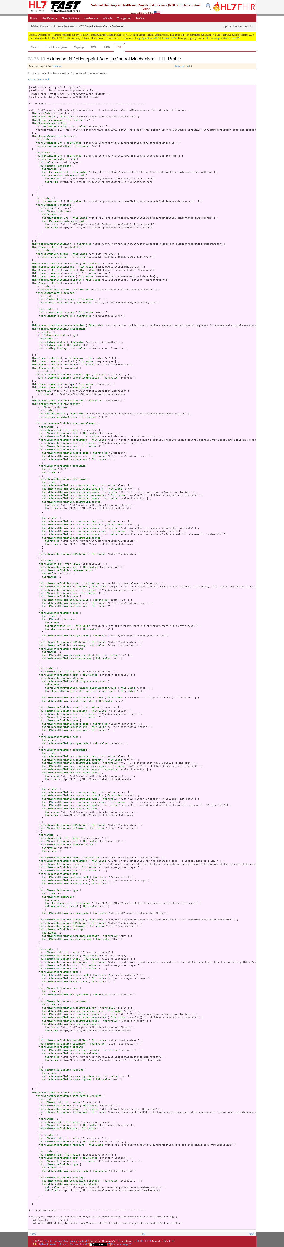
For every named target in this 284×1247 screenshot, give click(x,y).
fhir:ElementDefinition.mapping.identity (70, 655)
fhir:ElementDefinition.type (58, 613)
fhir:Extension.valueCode (53, 146)
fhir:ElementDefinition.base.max (64, 459)
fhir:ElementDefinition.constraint (63, 479)
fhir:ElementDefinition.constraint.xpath (70, 498)
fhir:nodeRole (41, 113)
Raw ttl (31, 79)
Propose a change (119, 1244)
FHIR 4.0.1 (142, 1241)
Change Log (124, 18)
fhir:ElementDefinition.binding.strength (70, 1050)
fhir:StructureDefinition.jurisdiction (59, 329)
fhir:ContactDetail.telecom (55, 293)
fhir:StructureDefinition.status (54, 273)
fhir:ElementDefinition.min (58, 443)
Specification (69, 18)
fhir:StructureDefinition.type (53, 384)
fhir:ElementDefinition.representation (66, 570)
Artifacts (107, 18)
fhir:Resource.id (43, 116)
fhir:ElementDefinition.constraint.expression (74, 495)
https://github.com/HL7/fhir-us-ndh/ (154, 38)
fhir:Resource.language (48, 120)
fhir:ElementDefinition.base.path (65, 452)
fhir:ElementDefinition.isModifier (63, 554)
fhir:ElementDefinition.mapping (61, 649)
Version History (78, 1244)
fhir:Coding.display (53, 348)
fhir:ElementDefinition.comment (61, 864)
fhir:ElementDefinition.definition (63, 440)
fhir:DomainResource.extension (53, 136)
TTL (119, 47)
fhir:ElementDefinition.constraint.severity (72, 488)
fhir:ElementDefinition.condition (62, 466)
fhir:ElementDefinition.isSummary (62, 645)
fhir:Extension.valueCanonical (63, 175)
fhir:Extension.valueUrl (61, 629)
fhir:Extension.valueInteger (55, 159)
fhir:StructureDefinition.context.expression (67, 377)
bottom (238, 26)
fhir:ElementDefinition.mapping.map (66, 658)
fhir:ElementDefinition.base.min (64, 456)
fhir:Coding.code (50, 345)
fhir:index (43, 139)
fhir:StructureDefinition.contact (55, 283)
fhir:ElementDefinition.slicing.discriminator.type (80, 688)
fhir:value (66, 116)
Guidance (90, 18)
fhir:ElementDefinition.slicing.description (72, 697)
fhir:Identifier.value (51, 257)
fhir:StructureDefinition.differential (59, 1092)
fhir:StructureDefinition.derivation (57, 400)
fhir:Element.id (50, 430)
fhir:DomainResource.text (49, 123)
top (143, 1233)
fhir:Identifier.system (52, 254)
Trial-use (56, 66)
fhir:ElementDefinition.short (59, 436)
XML (94, 47)
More (139, 18)
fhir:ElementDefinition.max (58, 446)
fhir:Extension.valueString (58, 417)
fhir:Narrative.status (51, 126)
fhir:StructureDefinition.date (53, 276)
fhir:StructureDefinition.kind (53, 361)
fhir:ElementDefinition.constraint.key (69, 485)
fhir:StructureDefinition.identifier (57, 247)
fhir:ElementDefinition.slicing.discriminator (74, 681)
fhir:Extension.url (49, 143)
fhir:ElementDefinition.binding (61, 1047)
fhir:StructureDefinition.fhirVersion (58, 358)
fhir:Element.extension (55, 165)
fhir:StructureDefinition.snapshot (56, 404)
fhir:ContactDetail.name (53, 289)
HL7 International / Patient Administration (65, 1241)
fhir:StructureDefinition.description (58, 325)
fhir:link (51, 182)
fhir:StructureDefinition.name (53, 266)
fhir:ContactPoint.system (56, 299)
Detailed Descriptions (56, 47)
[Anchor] (184, 58)
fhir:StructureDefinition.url (52, 244)
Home (33, 18)
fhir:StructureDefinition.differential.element (69, 1096)
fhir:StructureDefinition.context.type (63, 374)
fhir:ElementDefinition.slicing (61, 678)
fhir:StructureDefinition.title (53, 270)
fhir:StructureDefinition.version (55, 263)
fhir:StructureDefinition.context (55, 368)
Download (41, 79)
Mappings (79, 47)
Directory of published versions (221, 38)
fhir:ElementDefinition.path (58, 433)
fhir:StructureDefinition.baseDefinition (60, 387)
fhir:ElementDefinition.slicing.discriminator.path (80, 691)
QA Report (63, 1244)
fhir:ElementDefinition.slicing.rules (68, 701)
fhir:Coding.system (52, 342)
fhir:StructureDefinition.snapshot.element (66, 423)
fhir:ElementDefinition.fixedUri (61, 919)
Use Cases (48, 18)
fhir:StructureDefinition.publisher (56, 280)
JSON (107, 47)
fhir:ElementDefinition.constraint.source (71, 502)
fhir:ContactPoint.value (56, 302)
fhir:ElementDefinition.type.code (65, 635)
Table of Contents (47, 1244)
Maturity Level (182, 66)
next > (249, 26)
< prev (227, 26)
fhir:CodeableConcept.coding (55, 335)
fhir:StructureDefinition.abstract (56, 364)
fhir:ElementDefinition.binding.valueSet (70, 1053)
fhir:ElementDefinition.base (58, 449)
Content (35, 47)
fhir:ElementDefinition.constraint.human (70, 492)
